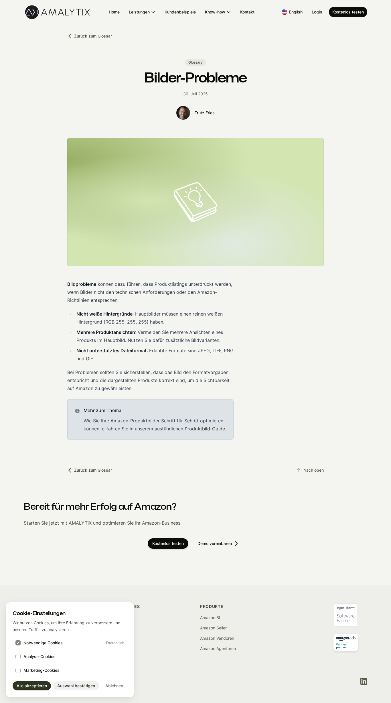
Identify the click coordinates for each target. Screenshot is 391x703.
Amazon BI (210, 617)
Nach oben (313, 470)
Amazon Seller (213, 627)
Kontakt (247, 11)
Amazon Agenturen (218, 648)
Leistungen (139, 11)
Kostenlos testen (348, 11)
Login (317, 11)
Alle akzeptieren (32, 685)
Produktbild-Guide (205, 429)
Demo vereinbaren (215, 543)
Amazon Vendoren (217, 638)
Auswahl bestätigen (76, 685)
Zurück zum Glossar (93, 36)
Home (114, 11)
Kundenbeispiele (180, 11)
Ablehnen (114, 685)
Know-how (215, 11)
